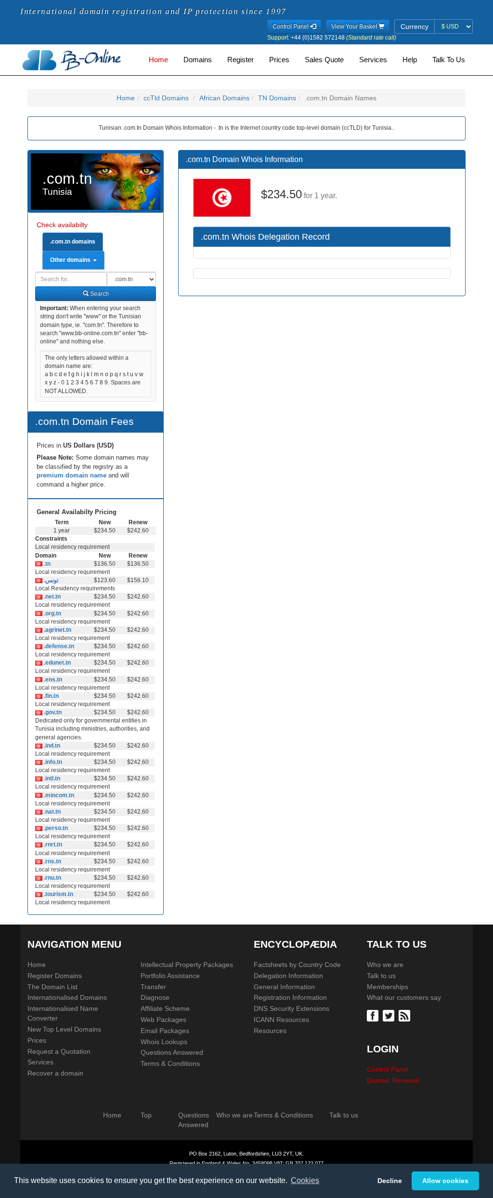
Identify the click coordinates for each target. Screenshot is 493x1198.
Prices (279, 59)
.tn (46, 563)
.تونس (50, 580)
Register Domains (54, 976)
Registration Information (290, 997)
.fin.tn (50, 696)
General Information (284, 987)
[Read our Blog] (406, 1015)
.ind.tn (51, 745)
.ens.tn (52, 679)
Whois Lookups (164, 1042)
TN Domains (277, 98)
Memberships (387, 987)
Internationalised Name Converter (62, 1013)
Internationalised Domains (67, 997)
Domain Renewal (393, 1080)
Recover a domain (55, 1073)
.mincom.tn (58, 795)
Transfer (153, 987)
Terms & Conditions (170, 1063)
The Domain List (52, 987)
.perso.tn (55, 828)
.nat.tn (51, 811)
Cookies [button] (305, 1180)
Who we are (385, 964)
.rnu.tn (51, 877)
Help (409, 59)
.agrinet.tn (56, 629)
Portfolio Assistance (170, 976)
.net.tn (51, 596)
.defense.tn (58, 646)
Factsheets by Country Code (297, 964)
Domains (197, 59)
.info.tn (52, 762)
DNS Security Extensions (291, 1008)
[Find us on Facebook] (374, 1015)
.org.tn (51, 613)
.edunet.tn (56, 662)
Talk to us (381, 976)
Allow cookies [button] (445, 1180)
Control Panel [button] (291, 26)
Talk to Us (448, 59)
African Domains (224, 98)
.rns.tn (51, 861)
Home (158, 59)
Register (240, 59)
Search (99, 293)
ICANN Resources (281, 1019)
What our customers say (404, 997)
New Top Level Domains (64, 1029)
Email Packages (165, 1031)
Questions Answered (172, 1052)
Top (146, 1115)
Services (373, 59)
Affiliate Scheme (165, 1008)
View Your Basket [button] (354, 26)
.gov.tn (52, 712)
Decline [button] (389, 1180)
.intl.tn (51, 778)
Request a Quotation (59, 1051)
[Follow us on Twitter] (390, 1015)
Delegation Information (288, 976)
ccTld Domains (166, 98)
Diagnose (155, 997)
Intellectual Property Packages (187, 964)
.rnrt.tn (52, 844)
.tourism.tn (57, 894)
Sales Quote (324, 59)
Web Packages (163, 1019)
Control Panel (387, 1069)
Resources (270, 1031)
